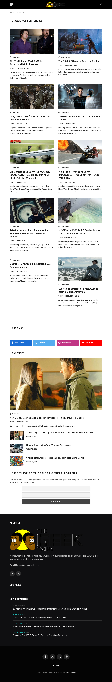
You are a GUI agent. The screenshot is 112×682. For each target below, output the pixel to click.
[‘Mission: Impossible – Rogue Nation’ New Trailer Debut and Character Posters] (32, 210)
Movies (12, 68)
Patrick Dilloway (20, 632)
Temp (60, 65)
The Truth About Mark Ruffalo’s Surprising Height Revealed (26, 63)
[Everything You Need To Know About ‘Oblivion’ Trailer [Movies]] (80, 269)
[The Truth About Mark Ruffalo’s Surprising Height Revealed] (32, 41)
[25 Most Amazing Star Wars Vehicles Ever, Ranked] (17, 448)
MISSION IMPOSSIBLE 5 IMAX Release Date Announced (30, 266)
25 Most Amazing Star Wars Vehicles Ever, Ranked (48, 445)
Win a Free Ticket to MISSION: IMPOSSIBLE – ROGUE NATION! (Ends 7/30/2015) (78, 174)
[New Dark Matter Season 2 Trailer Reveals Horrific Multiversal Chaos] (56, 384)
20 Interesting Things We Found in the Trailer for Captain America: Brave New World (50, 609)
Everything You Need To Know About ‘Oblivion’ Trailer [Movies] (78, 290)
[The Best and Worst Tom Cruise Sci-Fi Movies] (80, 96)
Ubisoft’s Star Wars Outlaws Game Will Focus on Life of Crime (40, 618)
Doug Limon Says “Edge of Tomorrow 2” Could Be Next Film (31, 118)
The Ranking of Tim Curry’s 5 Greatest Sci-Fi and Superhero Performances (59, 432)
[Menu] (11, 4)
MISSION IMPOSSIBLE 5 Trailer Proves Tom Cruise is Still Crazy (79, 232)
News (12, 422)
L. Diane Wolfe (19, 623)
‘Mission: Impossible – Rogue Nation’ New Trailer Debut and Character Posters (29, 233)
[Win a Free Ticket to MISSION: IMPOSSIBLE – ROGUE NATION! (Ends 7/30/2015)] (80, 152)
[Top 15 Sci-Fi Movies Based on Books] (80, 41)
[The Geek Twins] (56, 4)
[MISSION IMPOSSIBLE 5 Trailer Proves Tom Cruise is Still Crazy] (80, 210)
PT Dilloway (18, 614)
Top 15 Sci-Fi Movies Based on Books (78, 61)
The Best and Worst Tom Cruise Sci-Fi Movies (79, 118)
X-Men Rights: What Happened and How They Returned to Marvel (55, 458)
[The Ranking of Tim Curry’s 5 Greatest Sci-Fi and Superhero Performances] (17, 435)
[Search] (101, 4)
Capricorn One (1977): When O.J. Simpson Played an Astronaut (40, 635)
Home (12, 13)
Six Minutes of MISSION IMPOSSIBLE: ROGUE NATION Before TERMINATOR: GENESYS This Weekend (30, 174)
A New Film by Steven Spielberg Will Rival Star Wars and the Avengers (43, 626)
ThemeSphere (71, 672)
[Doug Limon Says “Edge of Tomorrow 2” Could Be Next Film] (32, 96)
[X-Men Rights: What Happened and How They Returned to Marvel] (17, 461)
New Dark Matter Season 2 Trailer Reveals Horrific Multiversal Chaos (47, 417)
